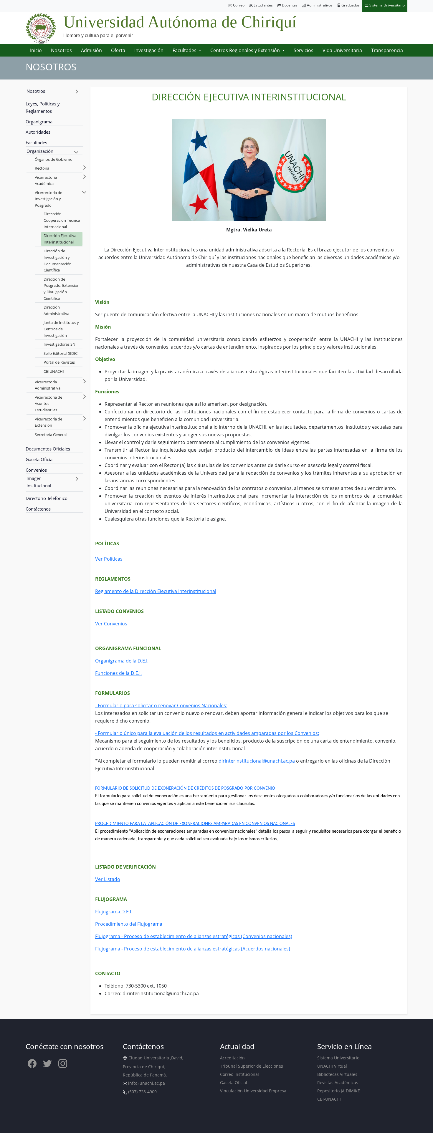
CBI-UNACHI (329, 1099)
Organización (40, 151)
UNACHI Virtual (332, 1066)
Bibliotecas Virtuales (337, 1074)
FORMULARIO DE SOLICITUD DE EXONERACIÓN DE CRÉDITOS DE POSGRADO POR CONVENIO (185, 788)
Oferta (118, 50)
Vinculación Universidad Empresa (253, 1091)
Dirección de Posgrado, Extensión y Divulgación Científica (62, 288)
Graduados (350, 5)
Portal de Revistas (59, 362)
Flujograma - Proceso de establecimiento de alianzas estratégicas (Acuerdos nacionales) (192, 948)
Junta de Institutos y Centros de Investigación (61, 329)
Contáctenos (38, 509)
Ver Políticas (109, 559)
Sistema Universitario (386, 5)
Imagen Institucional (39, 481)
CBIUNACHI (54, 371)
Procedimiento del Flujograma (128, 924)
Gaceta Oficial (40, 459)
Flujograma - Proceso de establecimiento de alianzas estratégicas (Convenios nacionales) (193, 936)
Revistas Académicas (337, 1082)
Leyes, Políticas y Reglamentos (43, 107)
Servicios (303, 50)
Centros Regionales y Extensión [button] (245, 50)
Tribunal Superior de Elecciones (251, 1066)
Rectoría (42, 168)
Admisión (91, 50)
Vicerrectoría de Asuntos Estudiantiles (48, 404)
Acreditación (232, 1058)
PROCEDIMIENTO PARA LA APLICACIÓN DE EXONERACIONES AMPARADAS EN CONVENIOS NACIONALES (195, 823)
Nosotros (61, 50)
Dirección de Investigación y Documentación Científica (58, 260)
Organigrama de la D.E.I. (121, 660)
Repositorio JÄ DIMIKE (338, 1091)
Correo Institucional (239, 1074)
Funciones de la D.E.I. (118, 673)
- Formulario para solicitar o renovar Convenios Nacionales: (161, 705)
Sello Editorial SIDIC (60, 353)
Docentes (289, 5)
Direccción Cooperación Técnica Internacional (62, 220)
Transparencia (387, 50)
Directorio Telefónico (46, 498)
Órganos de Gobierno (53, 159)
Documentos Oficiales (48, 449)
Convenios (36, 470)
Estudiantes (263, 5)
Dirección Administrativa (56, 310)
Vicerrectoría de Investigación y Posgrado (48, 199)
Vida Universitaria (342, 50)
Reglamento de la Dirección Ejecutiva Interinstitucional (155, 591)
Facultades (36, 142)
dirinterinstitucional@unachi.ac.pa (257, 761)
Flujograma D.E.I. (113, 911)
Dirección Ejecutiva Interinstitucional (60, 239)
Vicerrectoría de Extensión (48, 422)
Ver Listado (107, 879)
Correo (238, 5)
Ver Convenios (111, 623)
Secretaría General (51, 434)
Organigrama (39, 122)
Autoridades (38, 132)
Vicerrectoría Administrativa (47, 385)
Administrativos (319, 5)
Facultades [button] (185, 50)
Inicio (36, 50)
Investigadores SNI (60, 344)
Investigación (148, 50)
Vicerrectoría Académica (46, 180)
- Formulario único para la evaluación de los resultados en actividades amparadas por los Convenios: (207, 733)
